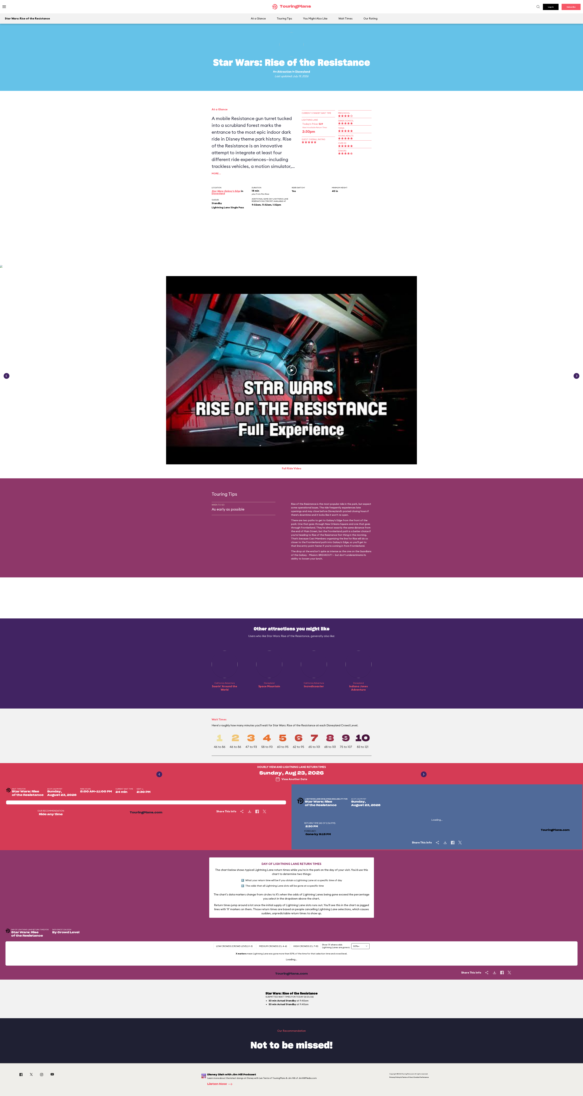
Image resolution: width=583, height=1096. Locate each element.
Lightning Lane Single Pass (228, 207)
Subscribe (571, 7)
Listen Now (217, 1084)
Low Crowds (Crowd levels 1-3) (234, 946)
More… (216, 173)
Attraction (284, 71)
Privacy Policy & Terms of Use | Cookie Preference (409, 1077)
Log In (551, 7)
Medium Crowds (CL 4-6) (273, 946)
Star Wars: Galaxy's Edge (226, 191)
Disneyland (302, 71)
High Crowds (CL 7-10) (305, 946)
